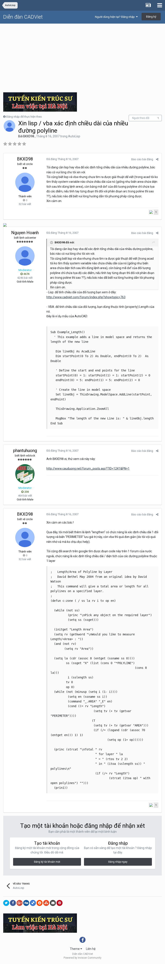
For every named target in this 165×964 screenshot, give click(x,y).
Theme (75, 949)
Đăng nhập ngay (117, 861)
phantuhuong (25, 450)
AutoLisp (74, 136)
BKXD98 (28, 136)
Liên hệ (90, 949)
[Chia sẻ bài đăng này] (157, 159)
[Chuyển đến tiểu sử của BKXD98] (9, 126)
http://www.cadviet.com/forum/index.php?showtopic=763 (85, 297)
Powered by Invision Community (82, 957)
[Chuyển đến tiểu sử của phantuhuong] (25, 473)
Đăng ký (151, 16)
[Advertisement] (82, 56)
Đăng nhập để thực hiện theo (24, 116)
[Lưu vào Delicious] (33, 903)
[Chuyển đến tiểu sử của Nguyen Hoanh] (25, 256)
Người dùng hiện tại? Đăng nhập (115, 16)
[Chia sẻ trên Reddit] (40, 903)
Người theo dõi (140, 118)
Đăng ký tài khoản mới (47, 861)
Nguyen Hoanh (25, 232)
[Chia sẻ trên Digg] (26, 903)
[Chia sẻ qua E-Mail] (53, 903)
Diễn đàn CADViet (23, 17)
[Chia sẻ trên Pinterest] (60, 903)
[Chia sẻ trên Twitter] (6, 903)
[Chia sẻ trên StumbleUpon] (46, 903)
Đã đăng (62, 159)
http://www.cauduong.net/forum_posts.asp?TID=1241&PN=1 (88, 468)
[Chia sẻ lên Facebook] (13, 903)
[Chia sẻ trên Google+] (20, 903)
